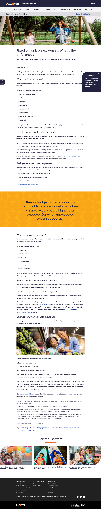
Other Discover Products (38, 481)
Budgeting (24, 428)
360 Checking (68, 310)
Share (2, 83)
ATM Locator (19, 483)
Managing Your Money (44, 428)
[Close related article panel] (99, 74)
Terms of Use (24, 496)
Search (92, 4)
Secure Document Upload (23, 488)
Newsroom (51, 492)
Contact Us (56, 496)
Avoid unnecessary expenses (29, 185)
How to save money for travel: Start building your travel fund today (50, 468)
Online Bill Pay (57, 428)
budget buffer (41, 304)
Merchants (50, 490)
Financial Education (53, 485)
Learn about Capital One (84, 14)
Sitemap (18, 496)
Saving (23, 431)
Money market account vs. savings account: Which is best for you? (83, 468)
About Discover (52, 481)
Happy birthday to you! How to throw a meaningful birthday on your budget (91, 82)
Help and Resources (21, 481)
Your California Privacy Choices (42, 496)
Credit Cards (35, 483)
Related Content (50, 439)
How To (32, 428)
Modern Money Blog (21, 490)
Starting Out (31, 431)
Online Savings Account (71, 428)
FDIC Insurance (20, 492)
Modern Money (29, 3)
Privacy (31, 496)
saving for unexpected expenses (70, 156)
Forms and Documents (22, 485)
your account (71, 394)
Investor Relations (52, 488)
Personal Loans (36, 485)
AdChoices (63, 496)
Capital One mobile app (27, 394)
